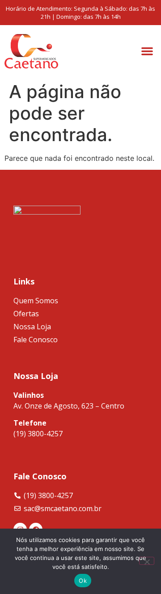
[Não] (146, 561)
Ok (83, 580)
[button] (147, 51)
